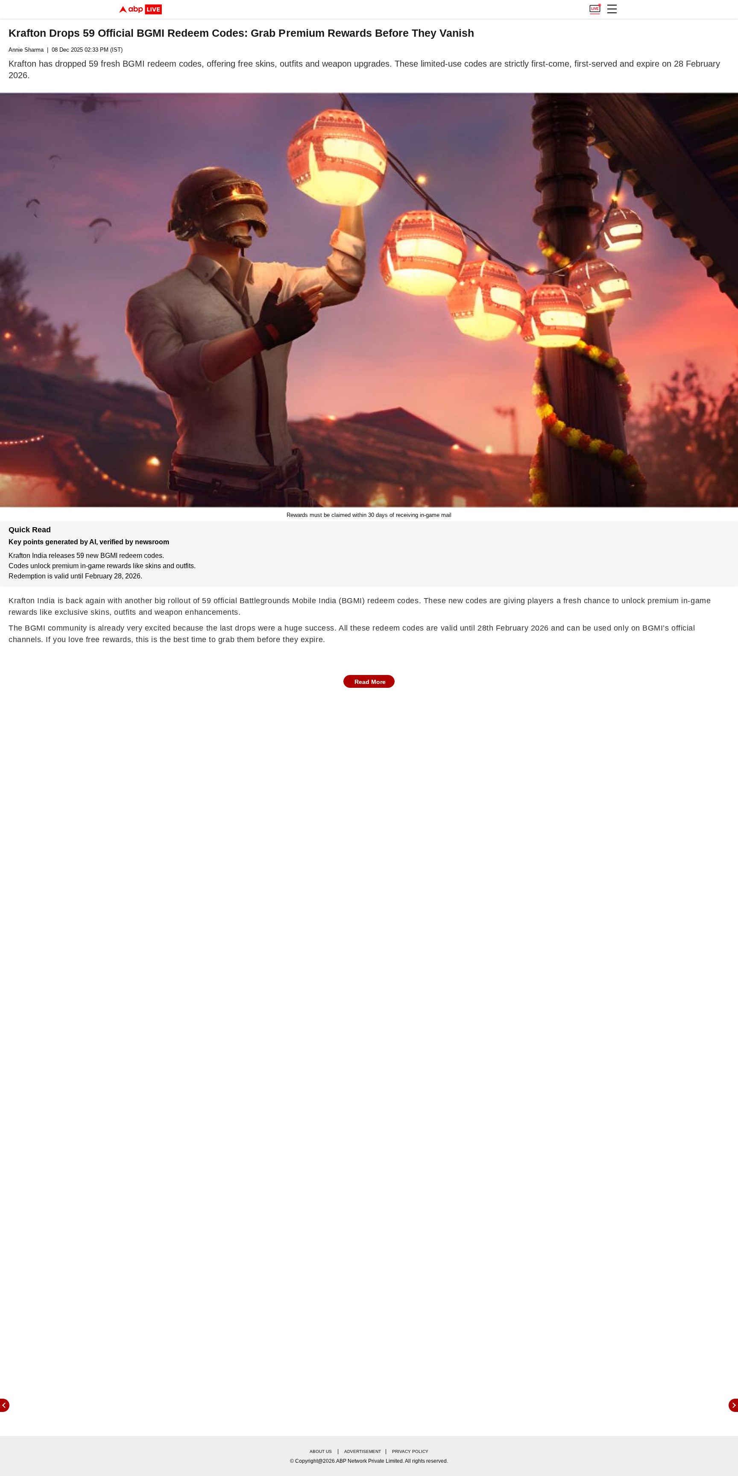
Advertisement (362, 1451)
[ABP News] (733, 1405)
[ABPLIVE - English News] (140, 9)
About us (321, 1451)
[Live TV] (595, 7)
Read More (370, 681)
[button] (612, 9)
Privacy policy (410, 1451)
